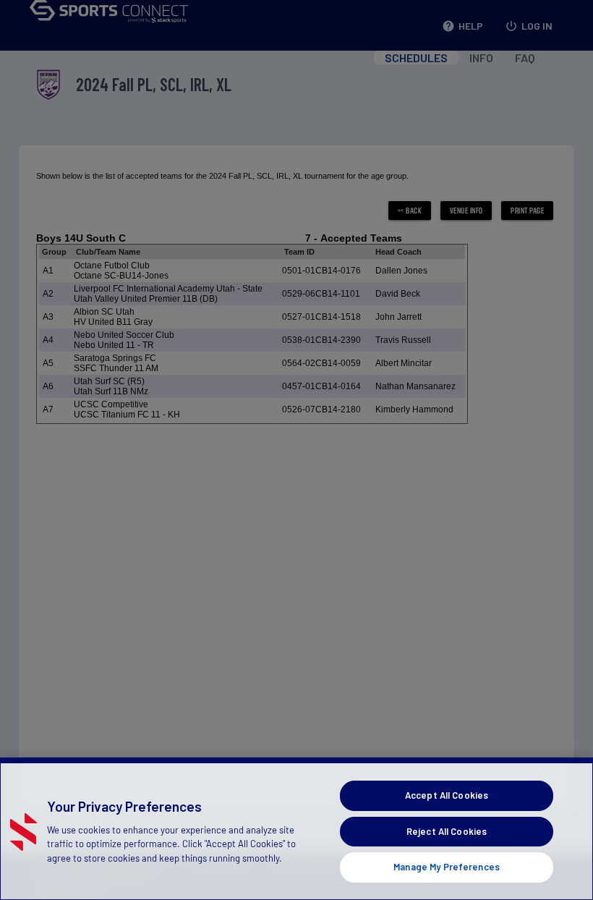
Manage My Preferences (446, 867)
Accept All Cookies (446, 795)
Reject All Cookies (446, 831)
